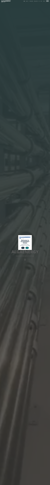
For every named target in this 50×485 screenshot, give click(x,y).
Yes (27, 247)
